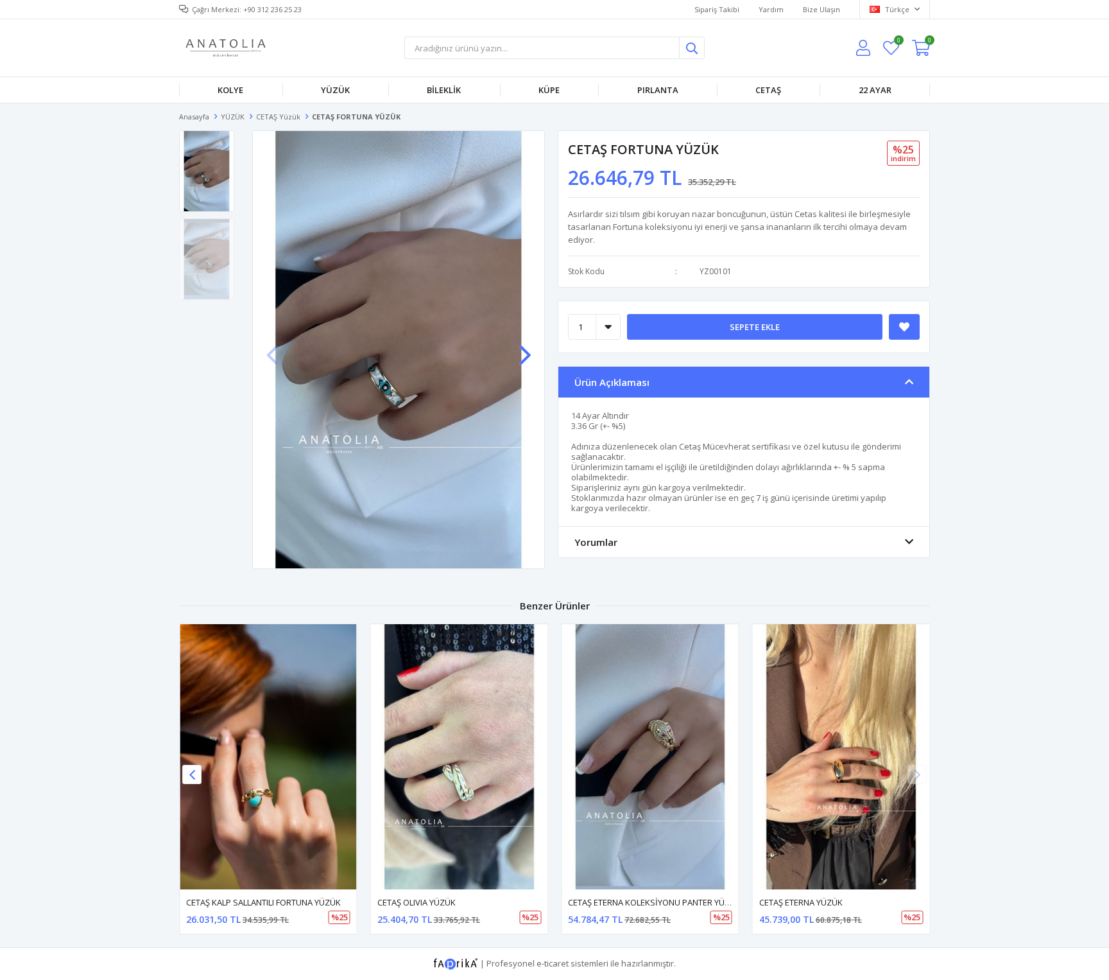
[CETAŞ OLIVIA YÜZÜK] (459, 756)
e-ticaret (553, 963)
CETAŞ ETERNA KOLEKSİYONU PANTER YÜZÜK (654, 902)
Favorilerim (898, 42)
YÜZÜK (335, 90)
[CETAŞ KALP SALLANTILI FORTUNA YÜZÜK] (268, 756)
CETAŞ (768, 90)
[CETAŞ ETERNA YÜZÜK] (841, 756)
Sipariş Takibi (716, 9)
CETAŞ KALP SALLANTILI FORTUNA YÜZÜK (263, 902)
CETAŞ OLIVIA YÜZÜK (416, 902)
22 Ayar (875, 90)
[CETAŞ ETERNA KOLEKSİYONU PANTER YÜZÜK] (650, 756)
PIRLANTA (657, 90)
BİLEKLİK (444, 90)
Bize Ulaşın (821, 9)
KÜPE (549, 90)
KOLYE (230, 90)
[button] (525, 349)
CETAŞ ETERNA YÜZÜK (801, 902)
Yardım (771, 9)
